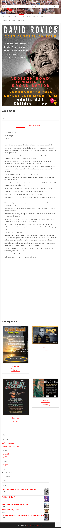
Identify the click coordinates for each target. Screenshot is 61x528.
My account (20, 21)
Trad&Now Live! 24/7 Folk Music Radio (10, 446)
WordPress (29, 525)
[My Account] (4, 10)
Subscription (16, 15)
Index (8, 16)
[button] (56, 27)
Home (3, 16)
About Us (36, 16)
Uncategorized (5, 465)
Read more (15, 370)
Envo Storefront (40, 525)
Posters (43, 16)
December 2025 (5, 454)
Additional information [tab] (35, 125)
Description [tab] (20, 125)
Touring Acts (8, 118)
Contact (29, 16)
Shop (23, 16)
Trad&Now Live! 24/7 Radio (8, 21)
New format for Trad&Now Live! (9, 443)
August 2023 (4, 457)
